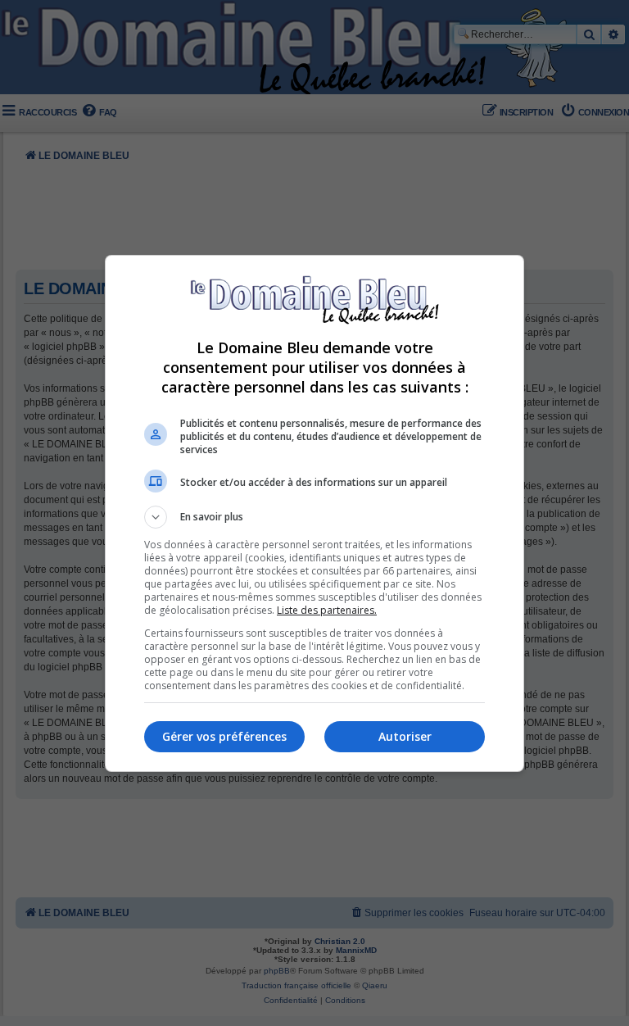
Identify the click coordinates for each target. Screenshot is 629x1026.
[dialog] (314, 513)
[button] (314, 517)
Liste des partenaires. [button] (327, 610)
